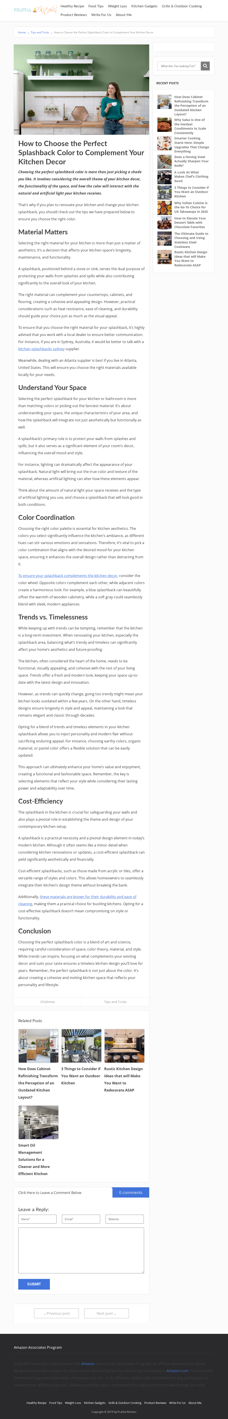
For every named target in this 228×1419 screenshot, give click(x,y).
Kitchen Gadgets (144, 6)
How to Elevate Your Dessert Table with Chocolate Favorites (190, 222)
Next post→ (106, 1313)
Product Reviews (74, 15)
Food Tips (96, 6)
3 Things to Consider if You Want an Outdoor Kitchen (191, 191)
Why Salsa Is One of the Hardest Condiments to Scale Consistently (190, 126)
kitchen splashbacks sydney (41, 348)
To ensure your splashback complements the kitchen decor (67, 575)
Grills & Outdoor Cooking (182, 6)
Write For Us (101, 15)
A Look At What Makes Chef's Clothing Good (191, 176)
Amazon (88, 1363)
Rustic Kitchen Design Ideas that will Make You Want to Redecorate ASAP (190, 258)
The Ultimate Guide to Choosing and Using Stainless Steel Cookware (191, 240)
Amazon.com (177, 1370)
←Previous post (56, 1313)
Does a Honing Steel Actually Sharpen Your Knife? (191, 161)
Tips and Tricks (40, 32)
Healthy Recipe (72, 6)
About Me (124, 15)
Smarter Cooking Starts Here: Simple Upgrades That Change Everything (191, 144)
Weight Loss (117, 6)
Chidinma (47, 1002)
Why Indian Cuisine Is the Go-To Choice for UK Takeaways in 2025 (191, 207)
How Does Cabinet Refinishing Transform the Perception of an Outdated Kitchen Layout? (191, 105)
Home (24, 32)
